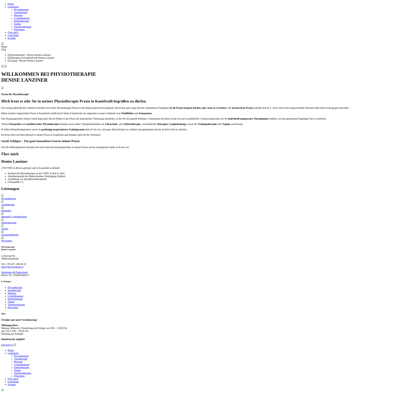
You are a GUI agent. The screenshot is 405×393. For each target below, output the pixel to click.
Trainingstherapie (22, 26)
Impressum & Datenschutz (14, 272)
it (5, 49)
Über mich (13, 32)
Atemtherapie (20, 12)
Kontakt (12, 38)
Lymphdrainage (22, 18)
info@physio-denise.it (12, 267)
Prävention (19, 29)
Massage (18, 15)
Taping (17, 24)
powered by (7, 345)
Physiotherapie (21, 9)
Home (11, 4)
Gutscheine (13, 35)
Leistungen (13, 6)
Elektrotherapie (21, 21)
